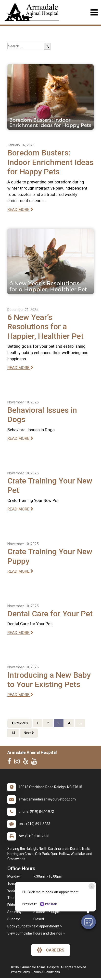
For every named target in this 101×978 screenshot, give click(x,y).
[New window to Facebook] (10, 762)
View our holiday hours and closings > (36, 933)
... (80, 723)
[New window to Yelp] (27, 762)
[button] (88, 921)
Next (28, 733)
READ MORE (18, 209)
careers (55, 950)
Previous (21, 723)
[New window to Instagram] (18, 762)
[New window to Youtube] (35, 762)
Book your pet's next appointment (33, 926)
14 (13, 733)
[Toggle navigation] (94, 12)
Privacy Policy (20, 972)
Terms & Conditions (46, 972)
